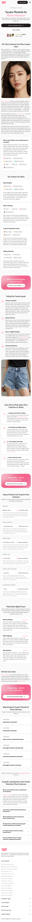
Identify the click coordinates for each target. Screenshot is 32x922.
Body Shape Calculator (7, 878)
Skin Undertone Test (23, 773)
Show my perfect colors (15, 25)
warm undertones (20, 113)
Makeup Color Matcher (7, 876)
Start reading (16, 30)
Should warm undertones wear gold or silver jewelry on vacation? (14, 824)
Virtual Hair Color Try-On (7, 873)
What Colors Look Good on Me (9, 869)
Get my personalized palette (15, 696)
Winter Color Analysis (6, 895)
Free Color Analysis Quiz (7, 864)
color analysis (21, 681)
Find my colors (22, 2)
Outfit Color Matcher (6, 885)
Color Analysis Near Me (7, 883)
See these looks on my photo (15, 484)
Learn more (25, 619)
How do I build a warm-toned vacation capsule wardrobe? (12, 838)
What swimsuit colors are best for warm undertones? (13, 817)
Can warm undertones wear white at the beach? (14, 810)
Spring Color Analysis (6, 888)
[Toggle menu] (30, 2)
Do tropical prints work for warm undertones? (13, 831)
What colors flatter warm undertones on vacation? (15, 790)
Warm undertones (5, 101)
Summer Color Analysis (7, 890)
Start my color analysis (15, 285)
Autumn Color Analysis (7, 892)
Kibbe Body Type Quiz (7, 881)
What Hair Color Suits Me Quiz (9, 866)
